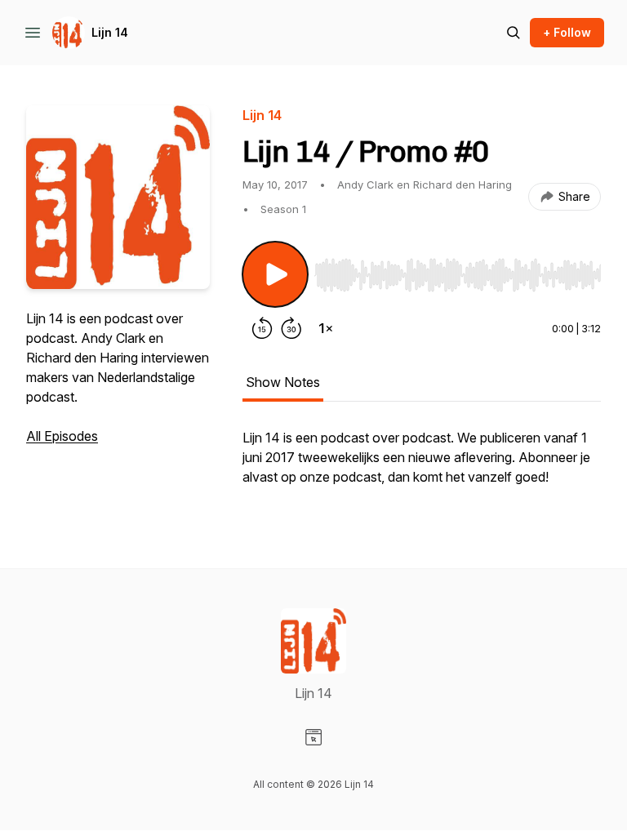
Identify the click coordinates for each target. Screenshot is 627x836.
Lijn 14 (109, 32)
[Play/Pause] (275, 274)
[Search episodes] (513, 32)
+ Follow (567, 32)
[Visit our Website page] (313, 737)
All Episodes (62, 436)
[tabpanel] (421, 465)
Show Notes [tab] (283, 382)
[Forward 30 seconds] (291, 328)
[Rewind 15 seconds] (262, 328)
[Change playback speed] (325, 328)
